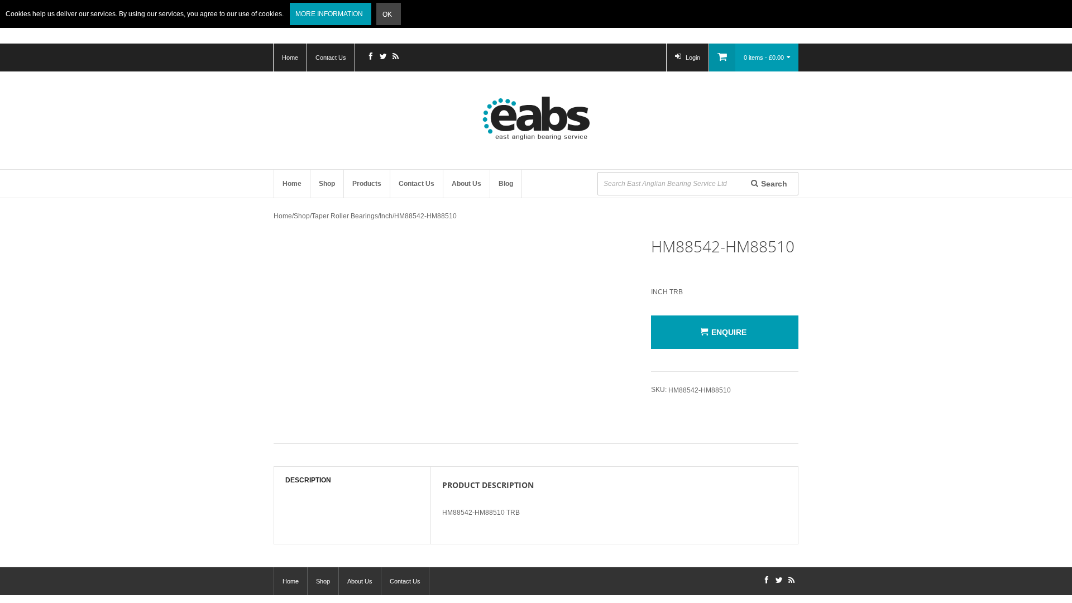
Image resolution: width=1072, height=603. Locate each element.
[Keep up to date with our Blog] (395, 57)
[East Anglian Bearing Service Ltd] (536, 118)
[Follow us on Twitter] (383, 57)
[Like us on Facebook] (370, 57)
